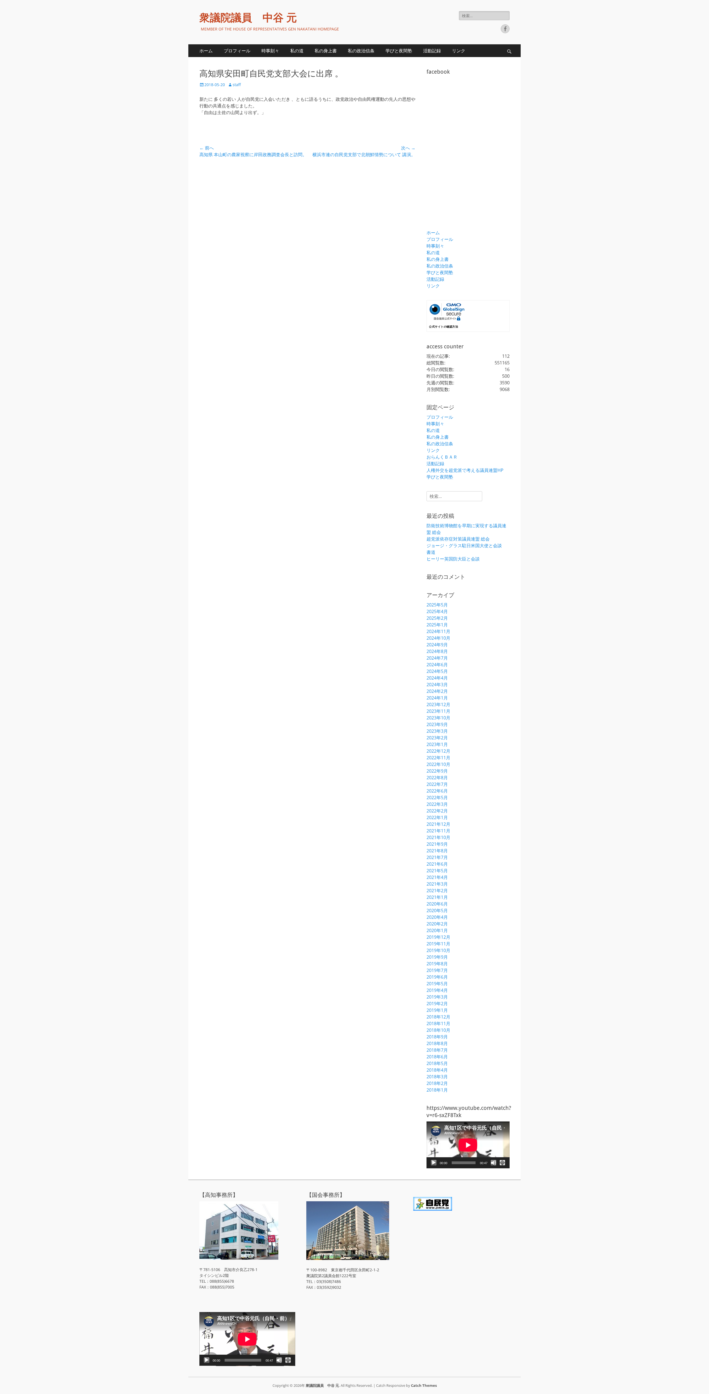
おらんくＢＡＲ (442, 457)
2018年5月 (437, 1063)
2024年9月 (437, 645)
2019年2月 (437, 1004)
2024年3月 (437, 684)
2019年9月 (437, 957)
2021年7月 (437, 857)
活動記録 (432, 51)
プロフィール (237, 51)
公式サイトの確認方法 (443, 326)
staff (237, 84)
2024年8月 (437, 651)
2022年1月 (437, 817)
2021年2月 (437, 891)
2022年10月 (438, 764)
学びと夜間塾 (399, 51)
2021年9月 (437, 844)
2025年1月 (437, 625)
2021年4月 (437, 877)
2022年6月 (437, 791)
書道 (431, 552)
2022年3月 (437, 804)
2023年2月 (437, 738)
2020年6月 (437, 904)
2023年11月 (438, 711)
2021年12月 (438, 824)
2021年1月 (437, 897)
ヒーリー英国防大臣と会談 (453, 559)
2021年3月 (437, 884)
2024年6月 (437, 665)
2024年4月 (437, 678)
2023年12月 (438, 704)
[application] (468, 1145)
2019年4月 (437, 990)
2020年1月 (437, 930)
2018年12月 (438, 1017)
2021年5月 (437, 871)
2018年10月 (438, 1030)
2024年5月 (437, 671)
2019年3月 (437, 997)
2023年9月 (437, 724)
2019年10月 (438, 950)
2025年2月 (437, 618)
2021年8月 (437, 851)
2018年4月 (437, 1070)
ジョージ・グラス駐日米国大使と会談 (464, 545)
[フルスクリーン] (502, 1163)
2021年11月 (438, 831)
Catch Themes (424, 1385)
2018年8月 (437, 1043)
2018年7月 (437, 1050)
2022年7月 (437, 784)
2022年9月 (437, 771)
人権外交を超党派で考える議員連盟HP (465, 470)
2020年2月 (437, 924)
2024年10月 (438, 638)
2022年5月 (437, 797)
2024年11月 (438, 631)
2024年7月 (437, 658)
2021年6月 (437, 864)
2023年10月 (438, 718)
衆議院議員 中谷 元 (248, 18)
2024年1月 (437, 698)
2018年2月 (437, 1083)
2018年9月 (437, 1037)
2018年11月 (438, 1023)
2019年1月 (437, 1010)
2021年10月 (438, 837)
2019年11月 (438, 944)
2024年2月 (437, 691)
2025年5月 (437, 605)
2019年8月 (437, 964)
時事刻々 (270, 51)
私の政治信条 (361, 51)
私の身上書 (326, 51)
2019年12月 (438, 937)
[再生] (433, 1163)
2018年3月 (437, 1077)
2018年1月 (437, 1090)
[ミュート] (493, 1163)
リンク (458, 51)
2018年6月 (437, 1057)
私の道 (297, 51)
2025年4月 (437, 611)
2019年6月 (437, 977)
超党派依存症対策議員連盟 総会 (458, 539)
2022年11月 (438, 758)
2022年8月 (437, 778)
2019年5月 (437, 984)
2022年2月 (437, 811)
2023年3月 (437, 731)
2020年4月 (437, 917)
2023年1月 (437, 744)
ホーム (206, 51)
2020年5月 (437, 910)
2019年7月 (437, 970)
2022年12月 (438, 751)
